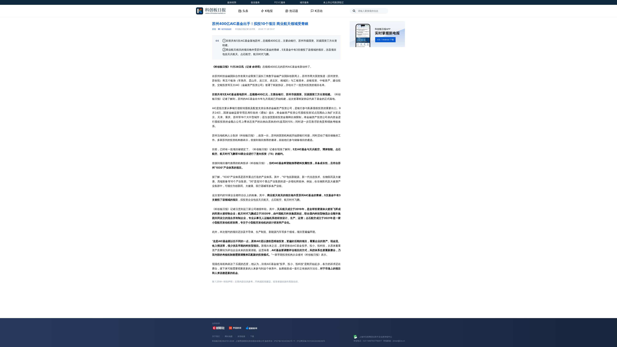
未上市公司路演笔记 (333, 2)
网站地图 (228, 336)
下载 (252, 336)
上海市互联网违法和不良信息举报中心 (375, 337)
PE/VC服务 (279, 2)
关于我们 (216, 336)
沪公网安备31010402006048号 (311, 341)
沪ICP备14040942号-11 (284, 341)
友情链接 (241, 336)
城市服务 (304, 2)
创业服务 (255, 2)
